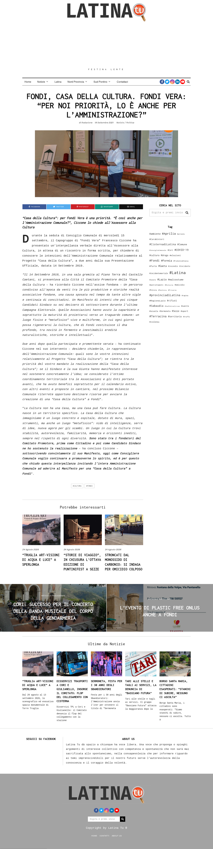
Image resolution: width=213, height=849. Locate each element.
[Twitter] (167, 81)
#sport (184, 311)
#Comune (182, 244)
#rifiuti (172, 300)
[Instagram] (172, 81)
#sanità (185, 306)
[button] (187, 212)
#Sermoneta (165, 311)
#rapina (185, 295)
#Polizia (153, 290)
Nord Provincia (76, 81)
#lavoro (152, 280)
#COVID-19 (181, 249)
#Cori (170, 250)
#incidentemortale (158, 273)
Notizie (41, 81)
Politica (130, 122)
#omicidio (179, 285)
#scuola (153, 311)
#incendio (173, 266)
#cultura (77, 486)
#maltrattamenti (156, 285)
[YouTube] (182, 81)
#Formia (166, 260)
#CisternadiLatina (162, 244)
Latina (58, 81)
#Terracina (158, 316)
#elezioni (175, 255)
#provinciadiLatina (164, 295)
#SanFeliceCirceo (172, 306)
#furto (153, 266)
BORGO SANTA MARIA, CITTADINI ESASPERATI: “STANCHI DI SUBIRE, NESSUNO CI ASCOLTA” (175, 689)
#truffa (186, 317)
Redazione (86, 122)
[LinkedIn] (177, 81)
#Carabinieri (156, 239)
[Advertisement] (106, 44)
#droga (164, 255)
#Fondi (89, 486)
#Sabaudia (156, 305)
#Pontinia (162, 290)
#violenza (154, 322)
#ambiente (155, 233)
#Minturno (169, 285)
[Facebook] (162, 81)
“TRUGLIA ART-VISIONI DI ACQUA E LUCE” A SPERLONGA (41, 559)
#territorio (175, 316)
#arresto (181, 234)
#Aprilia (169, 233)
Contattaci (122, 81)
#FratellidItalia (180, 261)
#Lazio (162, 279)
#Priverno (172, 290)
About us (117, 835)
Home (27, 81)
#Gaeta (162, 265)
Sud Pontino (100, 81)
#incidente (184, 266)
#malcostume (176, 279)
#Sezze (175, 311)
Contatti (104, 835)
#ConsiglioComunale (157, 250)
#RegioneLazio (157, 300)
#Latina (177, 272)
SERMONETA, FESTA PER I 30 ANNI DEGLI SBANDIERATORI (106, 685)
